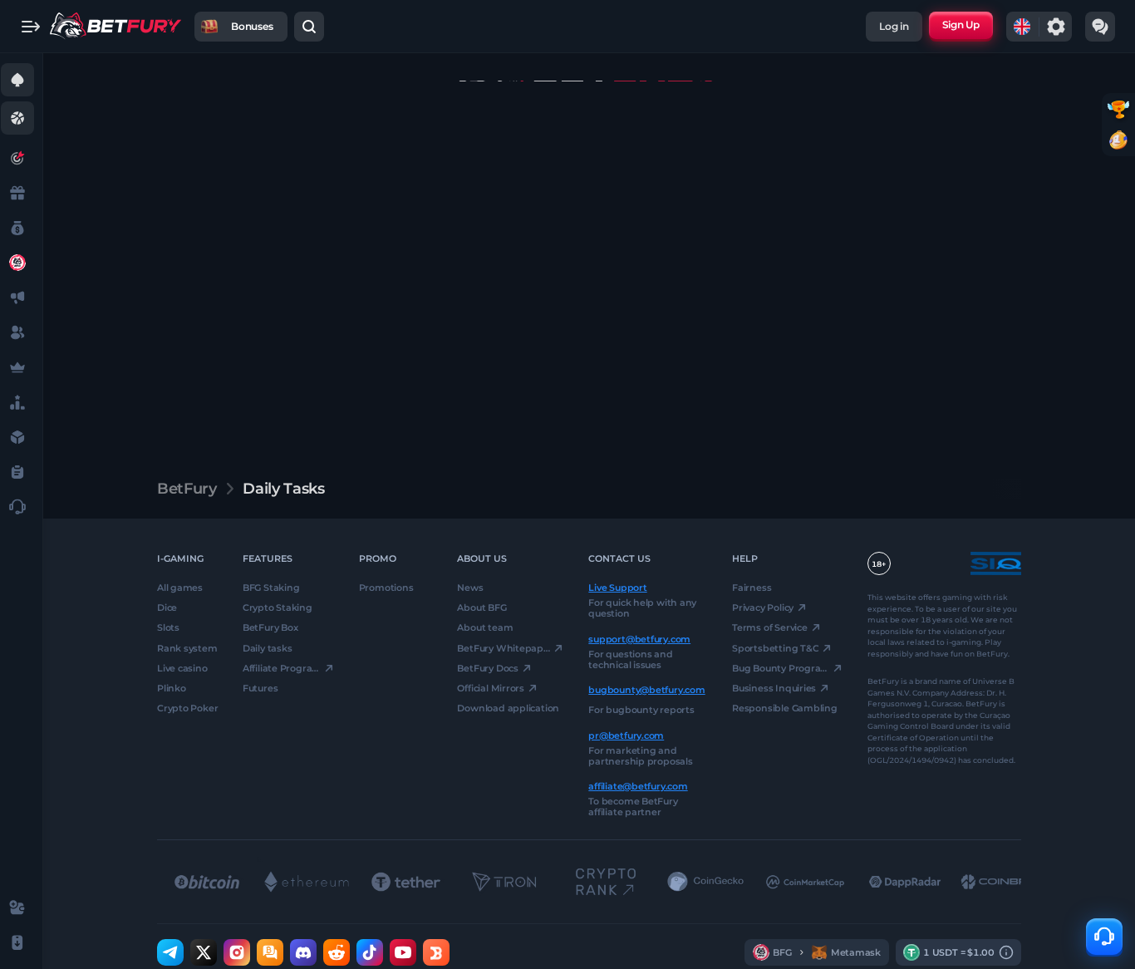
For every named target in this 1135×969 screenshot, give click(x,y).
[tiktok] (369, 952)
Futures (260, 688)
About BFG (481, 607)
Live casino (182, 668)
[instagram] (237, 952)
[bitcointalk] (270, 952)
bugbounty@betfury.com (646, 690)
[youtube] (403, 952)
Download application (508, 708)
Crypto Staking (277, 607)
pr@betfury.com (626, 734)
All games (180, 587)
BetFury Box (270, 627)
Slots (168, 627)
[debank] (436, 952)
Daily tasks (267, 647)
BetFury (186, 489)
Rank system (187, 647)
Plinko (171, 688)
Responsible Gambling (785, 708)
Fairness (751, 587)
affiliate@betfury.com (637, 786)
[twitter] (203, 952)
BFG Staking (271, 587)
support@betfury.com (639, 638)
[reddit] (336, 952)
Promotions (386, 587)
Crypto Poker (187, 708)
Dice (167, 607)
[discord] (303, 952)
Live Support (617, 587)
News (470, 587)
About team (485, 627)
